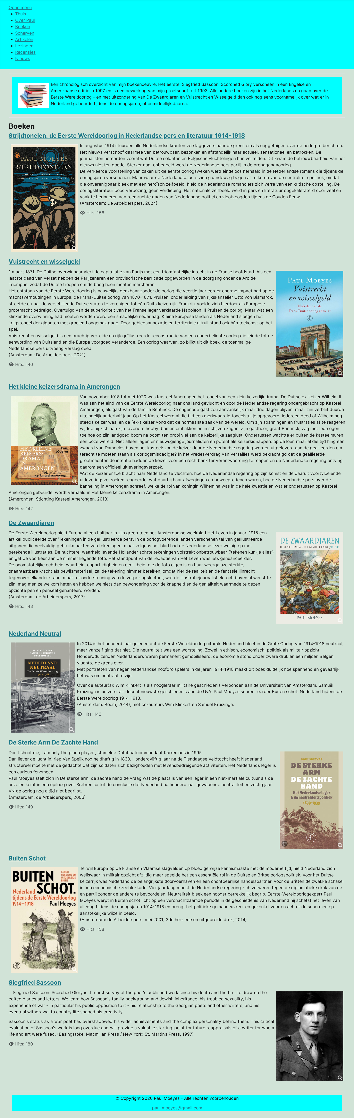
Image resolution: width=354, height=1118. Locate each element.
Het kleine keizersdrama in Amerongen (64, 386)
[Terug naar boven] (346, 1109)
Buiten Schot (27, 858)
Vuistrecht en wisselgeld (44, 261)
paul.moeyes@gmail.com (177, 1107)
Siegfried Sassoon (35, 982)
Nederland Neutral (35, 633)
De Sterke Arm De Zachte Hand (53, 742)
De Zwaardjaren (31, 522)
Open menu (20, 7)
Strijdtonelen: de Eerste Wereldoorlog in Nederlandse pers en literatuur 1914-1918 (127, 135)
